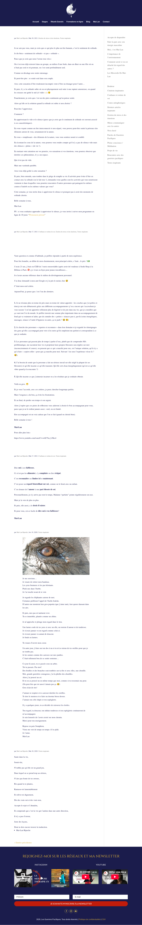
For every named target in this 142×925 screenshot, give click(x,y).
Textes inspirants (65, 38)
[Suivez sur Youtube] (76, 911)
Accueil (36, 22)
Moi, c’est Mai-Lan (115, 49)
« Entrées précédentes (23, 842)
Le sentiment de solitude (34, 34)
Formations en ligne (74, 22)
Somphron (23, 528)
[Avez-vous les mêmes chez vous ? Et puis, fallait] (23, 878)
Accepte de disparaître (117, 37)
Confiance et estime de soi (47, 232)
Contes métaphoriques (116, 102)
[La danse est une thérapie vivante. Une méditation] (42, 878)
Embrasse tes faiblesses (32, 452)
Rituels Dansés (57, 22)
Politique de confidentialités (89, 919)
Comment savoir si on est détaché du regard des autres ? (117, 65)
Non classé (111, 130)
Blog (88, 22)
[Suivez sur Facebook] (66, 911)
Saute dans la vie (28, 747)
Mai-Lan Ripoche (22, 38)
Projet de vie (112, 150)
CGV (104, 919)
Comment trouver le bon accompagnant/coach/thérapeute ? (44, 226)
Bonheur (110, 86)
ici (46, 92)
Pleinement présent (36, 214)
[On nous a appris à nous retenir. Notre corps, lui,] (60, 878)
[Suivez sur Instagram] (71, 911)
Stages (45, 22)
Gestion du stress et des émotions (49, 38)
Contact (106, 22)
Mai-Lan (96, 22)
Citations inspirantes (115, 90)
